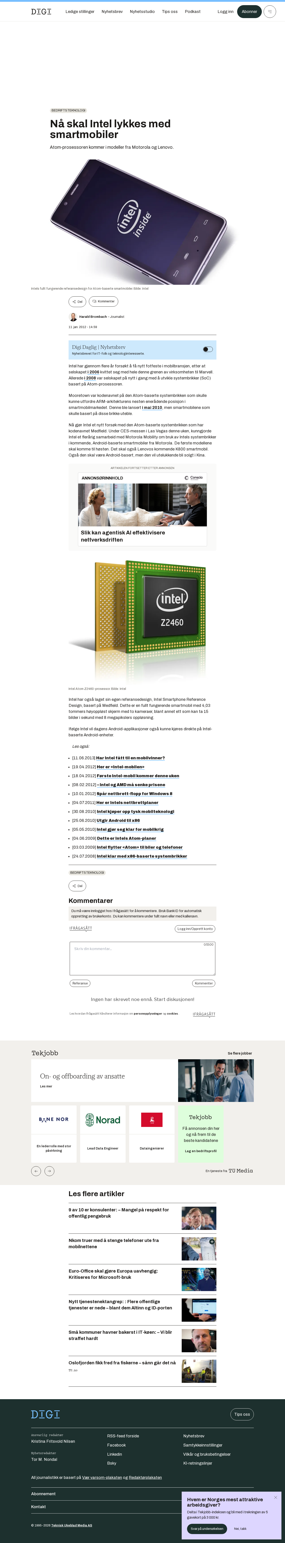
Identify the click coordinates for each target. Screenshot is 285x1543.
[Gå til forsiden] (41, 11)
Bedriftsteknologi (68, 110)
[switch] (208, 349)
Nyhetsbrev (193, 1436)
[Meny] (270, 11)
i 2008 (90, 378)
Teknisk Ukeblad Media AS (71, 1525)
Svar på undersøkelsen (207, 1528)
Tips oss (242, 1414)
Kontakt (38, 1507)
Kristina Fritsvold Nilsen (53, 1441)
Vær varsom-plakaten (102, 1477)
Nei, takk (240, 1528)
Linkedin (114, 1454)
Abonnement (43, 1494)
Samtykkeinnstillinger (202, 1445)
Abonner (249, 11)
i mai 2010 (152, 407)
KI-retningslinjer (197, 1463)
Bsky (111, 1463)
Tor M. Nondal (44, 1459)
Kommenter (106, 301)
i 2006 (93, 372)
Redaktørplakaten (145, 1477)
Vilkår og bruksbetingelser (207, 1454)
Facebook (116, 1445)
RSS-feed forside (123, 1436)
